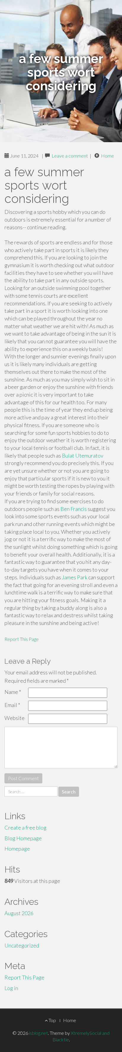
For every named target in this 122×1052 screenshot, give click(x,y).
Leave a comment (70, 155)
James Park (74, 577)
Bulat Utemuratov (82, 455)
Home (107, 155)
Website (14, 718)
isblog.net (38, 1033)
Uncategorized (21, 945)
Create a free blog (25, 827)
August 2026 (18, 913)
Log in (11, 988)
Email (12, 705)
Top (52, 1020)
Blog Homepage (23, 838)
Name (12, 692)
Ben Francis (74, 509)
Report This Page (21, 639)
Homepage (17, 848)
